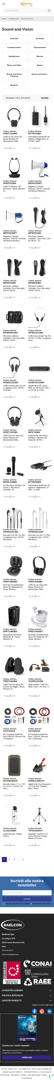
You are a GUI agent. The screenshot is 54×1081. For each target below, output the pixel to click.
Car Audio (40, 38)
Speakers (14, 85)
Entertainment (40, 47)
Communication (14, 47)
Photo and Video (14, 65)
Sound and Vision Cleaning (14, 75)
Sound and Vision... (40, 74)
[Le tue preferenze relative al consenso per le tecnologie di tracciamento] (49, 1076)
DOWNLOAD (27, 1057)
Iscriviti (27, 899)
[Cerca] (49, 10)
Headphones (14, 56)
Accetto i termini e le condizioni (18, 904)
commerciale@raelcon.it (10, 954)
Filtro (44, 98)
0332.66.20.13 (7, 950)
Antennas (14, 38)
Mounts (40, 56)
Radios (40, 65)
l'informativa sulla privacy (42, 904)
